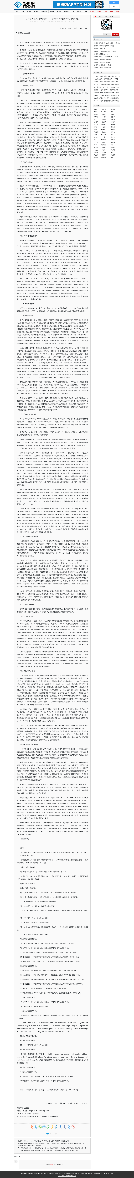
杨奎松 (104, 127)
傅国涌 (104, 114)
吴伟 (95, 145)
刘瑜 (112, 145)
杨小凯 (113, 150)
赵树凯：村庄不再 (99, 48)
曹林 (112, 112)
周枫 (103, 142)
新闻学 (59, 11)
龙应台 (96, 112)
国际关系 (44, 11)
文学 (73, 11)
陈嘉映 (113, 114)
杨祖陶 (96, 122)
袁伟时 (96, 137)
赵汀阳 (96, 124)
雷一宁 (96, 142)
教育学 (66, 11)
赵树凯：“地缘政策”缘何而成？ (103, 59)
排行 (117, 11)
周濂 (95, 129)
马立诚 (113, 119)
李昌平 (113, 124)
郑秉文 (96, 155)
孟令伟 (113, 140)
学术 (23, 1114)
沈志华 (104, 122)
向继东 (113, 122)
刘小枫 (104, 140)
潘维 (112, 152)
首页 (17, 11)
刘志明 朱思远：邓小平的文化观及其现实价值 (108, 98)
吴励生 (96, 152)
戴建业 (104, 124)
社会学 (52, 11)
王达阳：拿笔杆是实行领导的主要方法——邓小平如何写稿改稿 (113, 76)
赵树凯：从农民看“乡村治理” (102, 65)
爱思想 (29, 5)
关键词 (99, 11)
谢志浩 (96, 157)
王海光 (113, 127)
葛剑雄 (96, 147)
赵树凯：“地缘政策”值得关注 (102, 62)
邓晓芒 (113, 129)
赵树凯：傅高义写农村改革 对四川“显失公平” (107, 82)
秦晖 (95, 109)
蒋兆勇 (113, 142)
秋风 (95, 140)
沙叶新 (104, 145)
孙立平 (104, 157)
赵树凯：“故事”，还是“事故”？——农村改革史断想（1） (111, 57)
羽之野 (113, 155)
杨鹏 (103, 129)
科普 (111, 11)
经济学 (29, 11)
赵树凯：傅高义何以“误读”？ (102, 68)
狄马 (112, 135)
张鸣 (95, 127)
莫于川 (104, 155)
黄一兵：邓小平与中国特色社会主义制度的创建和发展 (110, 101)
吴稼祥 (113, 147)
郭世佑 (113, 132)
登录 (51, 1164)
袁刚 (103, 150)
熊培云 (113, 137)
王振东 (104, 135)
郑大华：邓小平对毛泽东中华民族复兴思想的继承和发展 (111, 84)
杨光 (112, 157)
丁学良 (104, 112)
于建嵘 (104, 117)
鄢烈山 (96, 114)
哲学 (85, 11)
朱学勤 (104, 152)
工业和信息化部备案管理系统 (67, 1176)
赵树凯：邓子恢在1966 (101, 54)
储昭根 (104, 147)
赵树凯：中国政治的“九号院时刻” (104, 46)
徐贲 (95, 119)
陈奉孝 (104, 132)
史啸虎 (104, 137)
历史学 (79, 11)
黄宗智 (96, 117)
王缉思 (96, 132)
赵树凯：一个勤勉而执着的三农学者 (105, 51)
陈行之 (104, 109)
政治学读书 (37, 1114)
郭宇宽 (104, 119)
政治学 (36, 11)
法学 (22, 11)
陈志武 (113, 117)
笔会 (106, 11)
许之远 (96, 150)
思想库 (92, 11)
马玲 (95, 135)
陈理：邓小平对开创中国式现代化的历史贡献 (107, 93)
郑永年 (113, 109)
